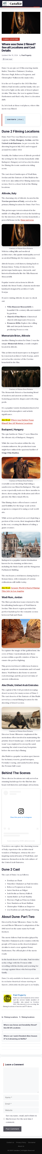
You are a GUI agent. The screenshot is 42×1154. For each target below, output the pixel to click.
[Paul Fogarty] (7, 1002)
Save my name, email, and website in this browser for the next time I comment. (21, 1119)
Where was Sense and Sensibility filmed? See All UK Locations (20, 1026)
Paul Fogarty (19, 995)
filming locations (28, 1017)
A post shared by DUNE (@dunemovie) (21, 841)
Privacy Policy (21, 1142)
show (20, 119)
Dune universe (27, 220)
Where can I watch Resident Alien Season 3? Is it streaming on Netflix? (20, 1037)
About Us (21, 1146)
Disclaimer (32, 1142)
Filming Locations (11, 1017)
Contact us (10, 1142)
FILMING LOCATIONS (10, 39)
